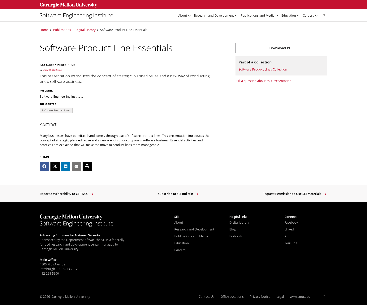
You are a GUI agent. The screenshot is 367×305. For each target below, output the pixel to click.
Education (181, 243)
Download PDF (281, 48)
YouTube (290, 243)
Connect (290, 217)
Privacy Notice (260, 296)
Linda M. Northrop (52, 69)
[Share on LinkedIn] (65, 166)
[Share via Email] (76, 166)
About (178, 222)
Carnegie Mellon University (70, 296)
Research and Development (194, 229)
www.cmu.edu (300, 296)
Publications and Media (191, 236)
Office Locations (232, 296)
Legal (280, 296)
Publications (62, 30)
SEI (176, 217)
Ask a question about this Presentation (263, 81)
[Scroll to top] (324, 296)
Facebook (291, 222)
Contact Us (206, 296)
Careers (180, 250)
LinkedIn (290, 229)
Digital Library (86, 30)
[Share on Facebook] (44, 166)
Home (44, 30)
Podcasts (236, 236)
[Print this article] (87, 166)
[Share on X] (55, 166)
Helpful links (238, 217)
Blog (232, 229)
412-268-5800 (49, 273)
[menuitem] (78, 15)
